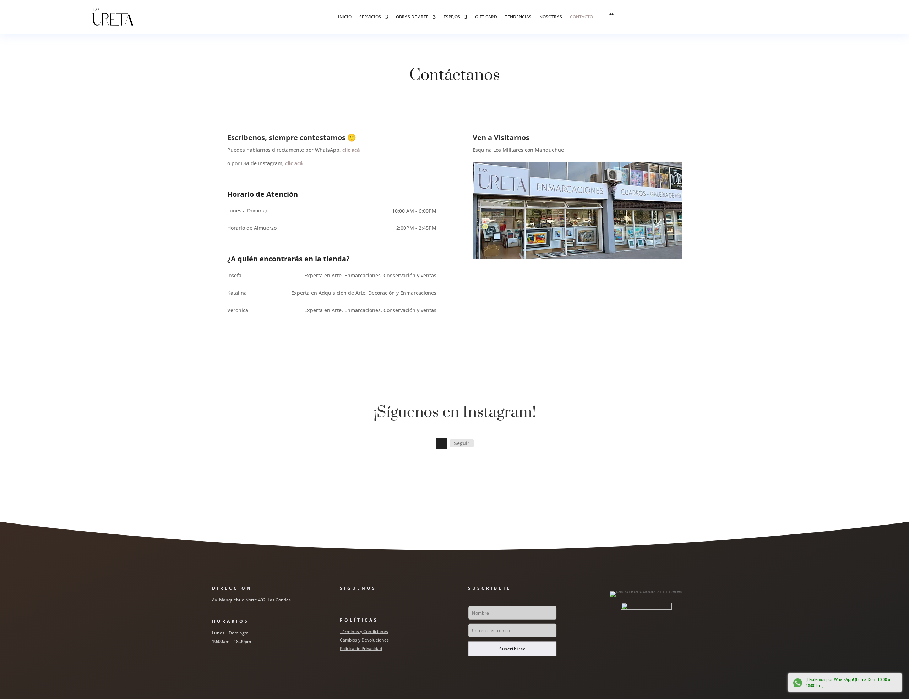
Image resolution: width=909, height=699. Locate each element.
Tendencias (518, 17)
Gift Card (486, 17)
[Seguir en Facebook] (342, 603)
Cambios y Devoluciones (364, 640)
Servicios (370, 17)
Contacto (581, 17)
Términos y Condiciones (364, 631)
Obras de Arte (412, 17)
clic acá (351, 149)
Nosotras (550, 17)
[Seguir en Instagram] (441, 443)
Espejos (451, 17)
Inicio (345, 17)
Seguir (461, 443)
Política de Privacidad (361, 648)
